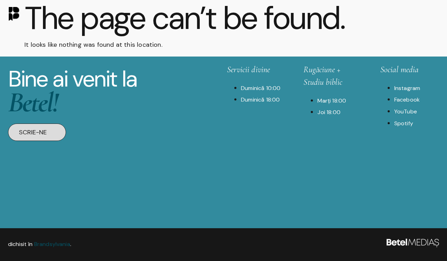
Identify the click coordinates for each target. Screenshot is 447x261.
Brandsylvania (52, 244)
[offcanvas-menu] (432, 13)
